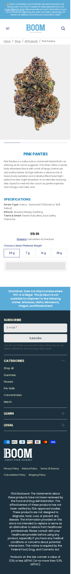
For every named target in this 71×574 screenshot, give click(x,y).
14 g (44, 258)
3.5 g (14, 258)
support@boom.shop (14, 9)
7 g (29, 258)
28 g (59, 258)
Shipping (20, 242)
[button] (7, 28)
